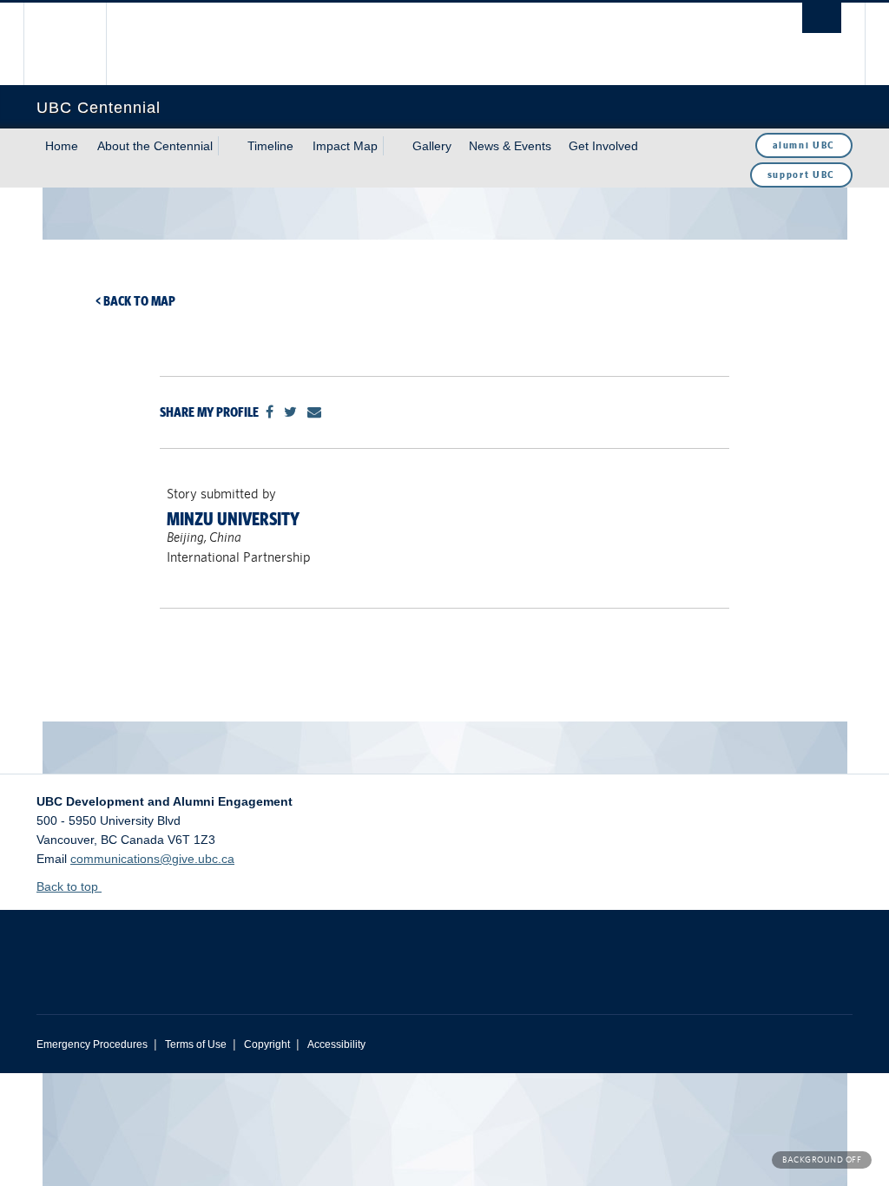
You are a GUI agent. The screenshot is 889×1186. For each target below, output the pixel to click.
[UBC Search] (821, 18)
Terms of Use (196, 1044)
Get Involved (603, 146)
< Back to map (135, 301)
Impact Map (345, 146)
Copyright (267, 1044)
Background (821, 1159)
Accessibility (336, 1044)
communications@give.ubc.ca (152, 859)
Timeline (270, 146)
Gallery (431, 146)
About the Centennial (155, 146)
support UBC (801, 174)
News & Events (510, 146)
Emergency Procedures (92, 1044)
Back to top (69, 886)
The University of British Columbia (77, 44)
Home (61, 146)
